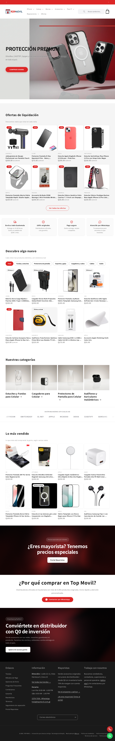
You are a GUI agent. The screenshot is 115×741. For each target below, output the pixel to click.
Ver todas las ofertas (57, 208)
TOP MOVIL (27, 733)
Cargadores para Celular (41, 395)
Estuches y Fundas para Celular (16, 395)
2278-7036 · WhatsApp (41, 698)
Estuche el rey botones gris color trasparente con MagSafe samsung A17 (44, 515)
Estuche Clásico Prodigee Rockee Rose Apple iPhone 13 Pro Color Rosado (96, 196)
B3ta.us (77, 733)
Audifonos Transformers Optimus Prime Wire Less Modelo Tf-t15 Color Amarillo (44, 339)
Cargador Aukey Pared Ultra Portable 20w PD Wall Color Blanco (94, 476)
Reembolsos (10, 698)
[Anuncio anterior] (6, 2)
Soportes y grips (60, 264)
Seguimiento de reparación (15, 705)
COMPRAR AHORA (17, 69)
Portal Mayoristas (57, 560)
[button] (30, 9)
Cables (92, 264)
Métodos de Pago (12, 678)
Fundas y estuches (22, 264)
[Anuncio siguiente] (108, 2)
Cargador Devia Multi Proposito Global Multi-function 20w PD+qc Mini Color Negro (44, 300)
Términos (9, 701)
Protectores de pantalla (42, 264)
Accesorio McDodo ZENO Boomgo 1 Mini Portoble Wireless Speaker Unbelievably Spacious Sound (44, 196)
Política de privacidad (102, 733)
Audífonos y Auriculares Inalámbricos (91, 396)
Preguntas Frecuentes (14, 686)
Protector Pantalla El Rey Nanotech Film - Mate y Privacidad (41, 157)
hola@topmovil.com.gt (41, 702)
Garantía (9, 694)
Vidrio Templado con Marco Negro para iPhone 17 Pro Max (69, 515)
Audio (101, 264)
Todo (9, 264)
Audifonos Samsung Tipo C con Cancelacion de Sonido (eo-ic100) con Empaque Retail (96, 515)
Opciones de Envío (12, 682)
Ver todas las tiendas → (41, 682)
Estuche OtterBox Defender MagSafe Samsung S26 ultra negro (42, 476)
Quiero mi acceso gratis (18, 650)
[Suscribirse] (75, 717)
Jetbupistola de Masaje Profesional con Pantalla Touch (17, 157)
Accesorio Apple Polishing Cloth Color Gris (96, 339)
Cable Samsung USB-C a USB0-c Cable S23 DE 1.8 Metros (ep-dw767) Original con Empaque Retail (70, 339)
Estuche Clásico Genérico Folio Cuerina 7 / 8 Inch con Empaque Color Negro (70, 196)
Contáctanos (10, 690)
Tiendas (8, 674)
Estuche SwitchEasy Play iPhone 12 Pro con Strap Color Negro (96, 157)
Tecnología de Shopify (58, 733)
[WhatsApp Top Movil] (110, 736)
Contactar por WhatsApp (59, 599)
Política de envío (104, 736)
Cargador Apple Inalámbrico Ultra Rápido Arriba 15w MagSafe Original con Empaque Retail (70, 476)
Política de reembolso (87, 733)
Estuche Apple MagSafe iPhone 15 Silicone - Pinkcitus (69, 157)
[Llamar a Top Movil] (110, 729)
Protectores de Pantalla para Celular (69, 395)
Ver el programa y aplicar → (69, 692)
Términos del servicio (91, 736)
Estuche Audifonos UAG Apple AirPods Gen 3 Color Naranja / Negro (95, 300)
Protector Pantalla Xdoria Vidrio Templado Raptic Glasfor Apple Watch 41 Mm (18, 196)
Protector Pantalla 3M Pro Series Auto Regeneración (18, 476)
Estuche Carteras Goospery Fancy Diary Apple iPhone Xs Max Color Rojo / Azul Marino (18, 339)
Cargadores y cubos (78, 264)
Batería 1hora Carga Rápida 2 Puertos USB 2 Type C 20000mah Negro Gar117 (18, 300)
